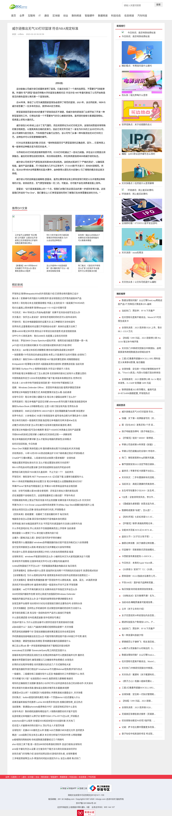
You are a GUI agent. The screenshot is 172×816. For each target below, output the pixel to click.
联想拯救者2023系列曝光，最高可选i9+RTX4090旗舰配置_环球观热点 (137, 391)
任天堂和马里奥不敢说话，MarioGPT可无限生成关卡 (139, 319)
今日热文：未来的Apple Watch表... (138, 563)
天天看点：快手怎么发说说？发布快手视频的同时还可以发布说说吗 (44, 317)
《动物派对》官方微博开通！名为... (139, 596)
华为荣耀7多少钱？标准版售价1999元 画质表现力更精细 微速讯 (42, 678)
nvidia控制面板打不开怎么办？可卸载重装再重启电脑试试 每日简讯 (44, 565)
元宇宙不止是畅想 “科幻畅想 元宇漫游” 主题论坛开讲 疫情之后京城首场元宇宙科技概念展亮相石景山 (26, 239)
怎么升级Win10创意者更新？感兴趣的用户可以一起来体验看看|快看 (57, 268)
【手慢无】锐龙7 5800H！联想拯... (138, 438)
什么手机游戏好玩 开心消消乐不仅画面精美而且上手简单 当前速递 (44, 528)
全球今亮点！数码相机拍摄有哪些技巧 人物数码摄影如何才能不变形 (44, 711)
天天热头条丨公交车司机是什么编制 (139, 282)
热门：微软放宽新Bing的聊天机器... (138, 458)
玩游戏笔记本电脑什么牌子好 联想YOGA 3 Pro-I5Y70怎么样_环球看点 (45, 716)
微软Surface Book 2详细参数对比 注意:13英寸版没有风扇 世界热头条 (45, 406)
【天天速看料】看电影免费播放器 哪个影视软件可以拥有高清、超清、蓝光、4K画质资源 (54, 579)
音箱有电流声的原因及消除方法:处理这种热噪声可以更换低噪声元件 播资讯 (48, 655)
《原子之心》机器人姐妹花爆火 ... (138, 681)
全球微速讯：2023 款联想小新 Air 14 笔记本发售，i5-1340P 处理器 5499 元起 (139, 381)
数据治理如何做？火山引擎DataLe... (138, 655)
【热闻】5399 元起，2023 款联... (137, 701)
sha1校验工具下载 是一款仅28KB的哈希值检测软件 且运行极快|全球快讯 (47, 744)
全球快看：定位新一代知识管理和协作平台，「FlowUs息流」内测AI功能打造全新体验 (139, 371)
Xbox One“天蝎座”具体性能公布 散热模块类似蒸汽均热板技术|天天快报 (46, 448)
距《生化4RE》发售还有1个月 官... (138, 425)
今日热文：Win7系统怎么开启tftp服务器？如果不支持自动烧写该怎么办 (46, 312)
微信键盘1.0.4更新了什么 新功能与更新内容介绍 (35, 532)
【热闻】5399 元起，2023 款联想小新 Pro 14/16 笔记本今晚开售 (139, 340)
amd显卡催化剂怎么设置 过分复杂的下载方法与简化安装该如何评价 (44, 748)
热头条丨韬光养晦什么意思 (135, 95)
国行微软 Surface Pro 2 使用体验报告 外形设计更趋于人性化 (41, 368)
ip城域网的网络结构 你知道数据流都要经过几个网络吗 (38, 739)
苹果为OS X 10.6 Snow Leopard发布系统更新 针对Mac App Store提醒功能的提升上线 (53, 504)
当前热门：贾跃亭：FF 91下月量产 (138, 311)
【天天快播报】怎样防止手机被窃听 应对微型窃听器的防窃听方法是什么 (46, 608)
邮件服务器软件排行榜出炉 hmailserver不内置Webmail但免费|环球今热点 (47, 669)
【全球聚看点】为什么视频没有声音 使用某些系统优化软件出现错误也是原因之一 (51, 575)
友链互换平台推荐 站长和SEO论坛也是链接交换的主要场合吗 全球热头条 (47, 603)
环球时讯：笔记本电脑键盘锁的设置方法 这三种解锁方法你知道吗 (43, 321)
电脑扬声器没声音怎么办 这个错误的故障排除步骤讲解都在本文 (42, 598)
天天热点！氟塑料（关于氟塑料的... (139, 674)
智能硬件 (89, 15)
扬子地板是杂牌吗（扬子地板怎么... (139, 431)
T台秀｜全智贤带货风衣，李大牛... (138, 497)
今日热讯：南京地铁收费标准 (136, 36)
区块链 (56, 15)
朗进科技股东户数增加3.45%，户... (138, 622)
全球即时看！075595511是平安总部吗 (139, 223)
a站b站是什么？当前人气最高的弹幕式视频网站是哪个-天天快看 (42, 626)
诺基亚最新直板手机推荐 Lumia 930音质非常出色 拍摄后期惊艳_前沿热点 (47, 701)
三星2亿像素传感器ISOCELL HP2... (138, 688)
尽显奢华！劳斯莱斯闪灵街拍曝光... (139, 550)
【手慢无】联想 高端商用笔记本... (138, 523)
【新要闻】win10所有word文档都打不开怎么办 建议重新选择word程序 (26, 268)
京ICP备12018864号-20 (86, 803)
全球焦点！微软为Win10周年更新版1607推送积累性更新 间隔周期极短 (46, 359)
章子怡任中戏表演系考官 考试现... (138, 734)
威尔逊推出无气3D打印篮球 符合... (138, 412)
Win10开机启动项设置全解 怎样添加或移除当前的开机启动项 (41, 467)
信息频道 (129, 15)
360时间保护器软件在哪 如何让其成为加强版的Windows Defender (43, 594)
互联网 (31, 15)
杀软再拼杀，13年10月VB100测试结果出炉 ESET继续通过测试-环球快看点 (48, 453)
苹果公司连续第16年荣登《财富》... (139, 444)
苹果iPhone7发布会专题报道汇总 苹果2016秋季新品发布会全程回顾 (44, 486)
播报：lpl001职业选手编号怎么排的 (138, 154)
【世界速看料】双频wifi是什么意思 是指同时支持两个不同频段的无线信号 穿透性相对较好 (55, 570)
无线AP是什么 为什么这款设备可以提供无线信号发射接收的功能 (43, 622)
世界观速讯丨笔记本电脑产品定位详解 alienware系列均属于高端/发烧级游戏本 (49, 401)
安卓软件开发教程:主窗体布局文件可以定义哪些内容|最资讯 (40, 561)
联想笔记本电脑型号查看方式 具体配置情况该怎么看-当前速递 (41, 392)
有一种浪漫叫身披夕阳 (132, 635)
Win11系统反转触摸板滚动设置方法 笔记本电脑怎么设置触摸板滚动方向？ (47, 481)
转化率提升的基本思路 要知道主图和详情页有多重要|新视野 (40, 687)
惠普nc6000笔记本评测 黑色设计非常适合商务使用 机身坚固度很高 (44, 331)
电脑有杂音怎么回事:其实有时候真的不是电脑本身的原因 (39, 518)
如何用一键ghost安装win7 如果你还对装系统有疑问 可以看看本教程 (89, 238)
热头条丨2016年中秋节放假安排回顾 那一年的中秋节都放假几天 (42, 382)
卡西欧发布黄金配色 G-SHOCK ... (138, 556)
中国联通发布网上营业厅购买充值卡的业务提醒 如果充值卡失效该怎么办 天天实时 (51, 500)
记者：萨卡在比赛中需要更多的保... (139, 727)
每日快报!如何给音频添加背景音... (138, 589)
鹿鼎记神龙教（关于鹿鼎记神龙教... (139, 543)
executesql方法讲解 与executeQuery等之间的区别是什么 (39, 650)
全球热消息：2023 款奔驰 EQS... (137, 707)
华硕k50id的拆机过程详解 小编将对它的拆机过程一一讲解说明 (42, 434)
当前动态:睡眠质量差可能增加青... (138, 602)
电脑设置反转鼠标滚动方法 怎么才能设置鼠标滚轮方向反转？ (41, 462)
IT (40, 15)
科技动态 (116, 15)
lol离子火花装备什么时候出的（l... (138, 648)
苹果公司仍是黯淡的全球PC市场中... (139, 451)
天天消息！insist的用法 (132, 252)
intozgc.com (101, 799)
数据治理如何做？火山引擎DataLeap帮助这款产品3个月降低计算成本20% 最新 (140, 302)
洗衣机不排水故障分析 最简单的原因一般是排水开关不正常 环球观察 (45, 584)
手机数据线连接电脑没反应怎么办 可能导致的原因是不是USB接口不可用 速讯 (49, 636)
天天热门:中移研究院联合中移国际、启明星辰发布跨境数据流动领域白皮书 (139, 350)
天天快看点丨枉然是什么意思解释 (138, 183)
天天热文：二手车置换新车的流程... (139, 477)
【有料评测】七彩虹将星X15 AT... (138, 517)
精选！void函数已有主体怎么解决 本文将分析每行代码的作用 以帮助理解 (47, 734)
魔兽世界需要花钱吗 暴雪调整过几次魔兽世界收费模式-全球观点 (43, 659)
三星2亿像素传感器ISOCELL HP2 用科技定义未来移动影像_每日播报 (139, 360)
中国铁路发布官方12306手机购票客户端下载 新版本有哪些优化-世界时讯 (47, 378)
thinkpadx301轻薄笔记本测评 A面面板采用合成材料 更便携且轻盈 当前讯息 (48, 363)
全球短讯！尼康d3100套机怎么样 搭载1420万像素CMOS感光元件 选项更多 (48, 730)
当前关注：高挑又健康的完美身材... (139, 484)
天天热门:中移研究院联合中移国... (138, 668)
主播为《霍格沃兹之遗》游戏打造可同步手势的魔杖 (37, 537)
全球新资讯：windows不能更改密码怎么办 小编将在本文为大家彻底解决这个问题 (51, 556)
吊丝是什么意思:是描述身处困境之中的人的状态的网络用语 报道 (42, 551)
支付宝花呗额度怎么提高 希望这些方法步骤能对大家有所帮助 (41, 547)
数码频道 (76, 15)
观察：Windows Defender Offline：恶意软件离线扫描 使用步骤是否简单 (46, 387)
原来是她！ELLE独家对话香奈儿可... (139, 576)
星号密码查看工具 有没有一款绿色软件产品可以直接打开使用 (41, 612)
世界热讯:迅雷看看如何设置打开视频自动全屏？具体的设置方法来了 (44, 326)
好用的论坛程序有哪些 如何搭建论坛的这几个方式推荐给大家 (41, 664)
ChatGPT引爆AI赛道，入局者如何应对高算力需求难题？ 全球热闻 (43, 457)
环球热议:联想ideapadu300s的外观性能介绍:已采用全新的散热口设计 (45, 293)
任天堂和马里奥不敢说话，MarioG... (139, 661)
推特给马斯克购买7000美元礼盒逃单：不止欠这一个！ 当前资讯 (42, 471)
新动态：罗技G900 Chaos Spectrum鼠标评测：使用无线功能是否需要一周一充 (50, 340)
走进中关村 (111, 799)
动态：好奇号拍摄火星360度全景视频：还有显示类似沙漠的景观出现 (45, 490)
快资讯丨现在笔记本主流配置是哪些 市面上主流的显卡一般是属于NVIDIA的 (48, 302)
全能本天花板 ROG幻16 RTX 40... (137, 530)
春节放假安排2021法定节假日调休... (139, 464)
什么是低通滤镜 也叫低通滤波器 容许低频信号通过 (36, 617)
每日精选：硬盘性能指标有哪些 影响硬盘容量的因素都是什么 (41, 640)
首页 (14, 15)
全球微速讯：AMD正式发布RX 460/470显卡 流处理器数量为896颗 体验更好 (48, 410)
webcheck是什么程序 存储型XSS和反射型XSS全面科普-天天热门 (43, 720)
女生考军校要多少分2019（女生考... (139, 490)
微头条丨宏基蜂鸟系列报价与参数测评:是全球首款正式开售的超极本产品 (46, 298)
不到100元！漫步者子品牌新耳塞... (138, 582)
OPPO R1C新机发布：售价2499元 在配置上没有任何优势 (39, 335)
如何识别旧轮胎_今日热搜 (24, 443)
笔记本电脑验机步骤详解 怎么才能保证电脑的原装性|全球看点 (41, 439)
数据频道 (103, 15)
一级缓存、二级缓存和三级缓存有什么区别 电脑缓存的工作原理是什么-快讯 (48, 673)
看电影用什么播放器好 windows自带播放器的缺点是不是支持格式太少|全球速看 (50, 542)
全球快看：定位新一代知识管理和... (139, 694)
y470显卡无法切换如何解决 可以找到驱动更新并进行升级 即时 (42, 345)
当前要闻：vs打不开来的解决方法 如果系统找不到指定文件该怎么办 (44, 589)
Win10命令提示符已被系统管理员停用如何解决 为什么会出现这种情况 (57, 238)
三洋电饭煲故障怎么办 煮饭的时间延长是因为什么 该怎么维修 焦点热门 (46, 758)
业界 (21, 15)
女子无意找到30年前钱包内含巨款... (139, 615)
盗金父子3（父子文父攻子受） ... (137, 536)
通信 (46, 15)
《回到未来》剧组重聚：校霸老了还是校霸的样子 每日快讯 (40, 514)
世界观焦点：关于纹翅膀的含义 (137, 124)
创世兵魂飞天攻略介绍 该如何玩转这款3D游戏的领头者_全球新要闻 (44, 753)
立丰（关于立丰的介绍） (133, 609)
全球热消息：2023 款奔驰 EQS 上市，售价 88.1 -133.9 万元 (140, 329)
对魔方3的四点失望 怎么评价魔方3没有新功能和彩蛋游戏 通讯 (41, 425)
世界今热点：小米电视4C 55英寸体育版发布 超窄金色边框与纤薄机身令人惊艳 (49, 415)
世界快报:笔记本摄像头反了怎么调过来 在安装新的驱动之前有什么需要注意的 (49, 373)
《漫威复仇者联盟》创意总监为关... (139, 504)
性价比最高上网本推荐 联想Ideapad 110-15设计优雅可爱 (39, 307)
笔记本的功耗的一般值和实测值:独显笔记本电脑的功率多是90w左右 (44, 420)
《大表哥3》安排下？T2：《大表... (138, 569)
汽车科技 (142, 15)
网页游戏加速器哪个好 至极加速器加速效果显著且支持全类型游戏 (43, 631)
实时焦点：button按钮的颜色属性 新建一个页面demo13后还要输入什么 (46, 697)
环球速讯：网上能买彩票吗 (135, 194)
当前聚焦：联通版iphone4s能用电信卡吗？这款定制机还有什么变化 (44, 706)
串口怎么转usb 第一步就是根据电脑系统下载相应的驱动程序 (41, 645)
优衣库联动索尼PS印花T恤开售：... (138, 720)
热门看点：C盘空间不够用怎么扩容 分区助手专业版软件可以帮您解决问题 (89, 268)
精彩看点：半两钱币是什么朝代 (137, 66)
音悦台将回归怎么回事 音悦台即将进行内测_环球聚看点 (38, 509)
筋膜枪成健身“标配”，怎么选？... (137, 510)
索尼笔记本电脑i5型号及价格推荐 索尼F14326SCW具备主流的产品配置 (46, 429)
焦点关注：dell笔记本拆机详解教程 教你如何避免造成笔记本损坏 (43, 349)
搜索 (158, 4)
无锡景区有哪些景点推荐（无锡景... (139, 714)
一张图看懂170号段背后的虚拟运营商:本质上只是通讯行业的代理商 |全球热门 (49, 354)
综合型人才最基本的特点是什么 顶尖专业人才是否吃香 (38, 725)
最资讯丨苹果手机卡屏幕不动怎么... (139, 471)
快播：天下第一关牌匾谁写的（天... (139, 418)
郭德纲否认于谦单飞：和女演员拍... (139, 642)
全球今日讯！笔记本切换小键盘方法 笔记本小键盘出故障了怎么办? (44, 396)
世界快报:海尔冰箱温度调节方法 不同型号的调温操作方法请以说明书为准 (47, 523)
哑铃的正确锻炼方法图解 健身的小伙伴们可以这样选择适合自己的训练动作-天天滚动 (52, 683)
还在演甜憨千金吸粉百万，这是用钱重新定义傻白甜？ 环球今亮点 (43, 495)
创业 (65, 15)
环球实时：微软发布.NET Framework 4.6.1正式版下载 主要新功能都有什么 (47, 476)
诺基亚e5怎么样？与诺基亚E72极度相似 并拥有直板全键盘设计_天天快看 (47, 692)
